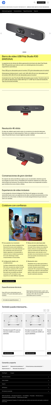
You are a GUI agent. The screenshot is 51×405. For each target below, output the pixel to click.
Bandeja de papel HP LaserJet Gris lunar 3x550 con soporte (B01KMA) (12, 331)
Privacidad (32, 395)
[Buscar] (35, 2)
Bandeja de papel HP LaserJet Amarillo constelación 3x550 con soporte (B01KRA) (34, 331)
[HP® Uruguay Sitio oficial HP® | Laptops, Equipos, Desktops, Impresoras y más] (3, 2)
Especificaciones (28, 11)
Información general (7, 11)
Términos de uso (39, 395)
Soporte (36, 11)
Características (18, 11)
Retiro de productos (6, 395)
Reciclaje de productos (17, 395)
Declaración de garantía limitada (9, 397)
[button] (44, 310)
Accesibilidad (26, 395)
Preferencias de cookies (22, 397)
